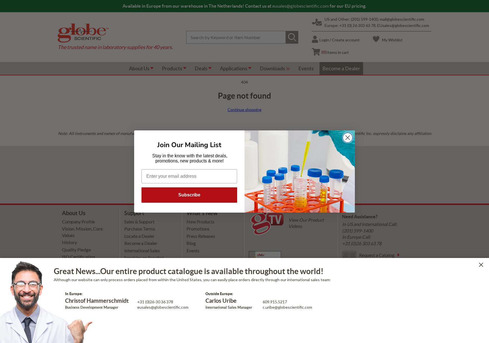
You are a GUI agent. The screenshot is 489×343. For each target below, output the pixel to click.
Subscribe (189, 194)
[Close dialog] (348, 138)
